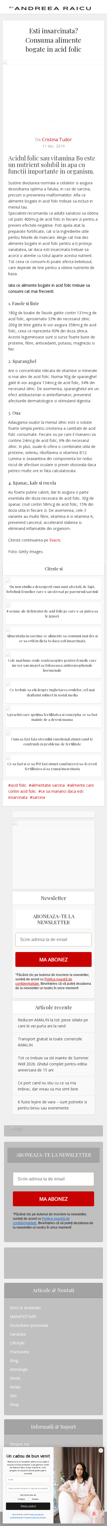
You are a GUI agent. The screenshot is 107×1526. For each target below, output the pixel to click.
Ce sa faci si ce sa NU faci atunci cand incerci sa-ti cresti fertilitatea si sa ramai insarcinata (52, 766)
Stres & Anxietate (25, 1307)
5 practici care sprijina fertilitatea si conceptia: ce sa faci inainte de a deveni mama (52, 717)
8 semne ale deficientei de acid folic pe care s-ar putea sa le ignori (52, 613)
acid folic (18, 785)
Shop (14, 1404)
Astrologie (19, 1369)
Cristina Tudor (57, 139)
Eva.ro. (55, 540)
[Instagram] (11, 1252)
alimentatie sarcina (48, 785)
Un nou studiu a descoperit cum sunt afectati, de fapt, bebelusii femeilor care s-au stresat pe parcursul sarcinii (52, 589)
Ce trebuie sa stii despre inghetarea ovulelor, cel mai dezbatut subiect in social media (52, 692)
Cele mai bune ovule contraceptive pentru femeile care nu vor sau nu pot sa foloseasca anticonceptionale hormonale (52, 665)
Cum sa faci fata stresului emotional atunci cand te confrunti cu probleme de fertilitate (52, 741)
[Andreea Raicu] (50, 6)
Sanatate (18, 1334)
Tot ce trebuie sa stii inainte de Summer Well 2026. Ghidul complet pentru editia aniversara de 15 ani (53, 1064)
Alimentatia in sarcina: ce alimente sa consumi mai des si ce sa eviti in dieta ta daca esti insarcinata (52, 638)
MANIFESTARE (23, 1316)
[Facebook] (11, 1261)
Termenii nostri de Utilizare (35, 1517)
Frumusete (19, 1351)
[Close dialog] (100, 1450)
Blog (14, 1360)
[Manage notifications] (94, 1513)
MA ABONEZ (53, 959)
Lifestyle (17, 1342)
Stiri (13, 1395)
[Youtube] (11, 1269)
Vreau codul (28, 1506)
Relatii (15, 1387)
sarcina (38, 797)
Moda (15, 1378)
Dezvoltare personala (29, 1325)
